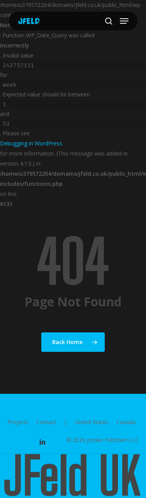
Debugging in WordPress (31, 143)
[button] (124, 21)
